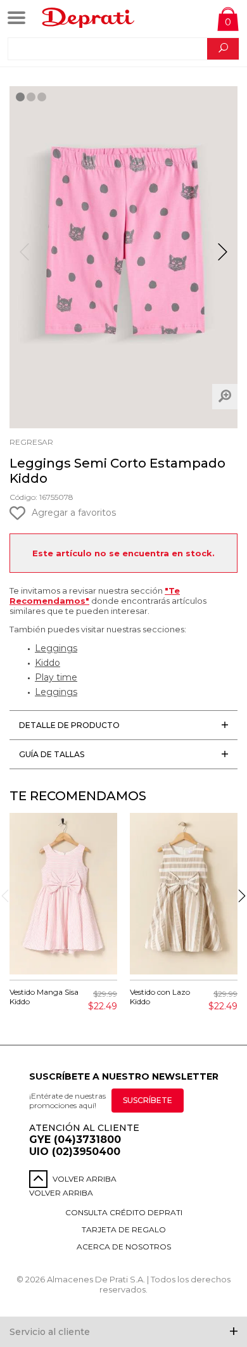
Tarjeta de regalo (124, 1229)
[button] (222, 257)
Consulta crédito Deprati (123, 1212)
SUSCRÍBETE (147, 1100)
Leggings (56, 648)
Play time (56, 677)
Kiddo (47, 662)
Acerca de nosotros (124, 1246)
